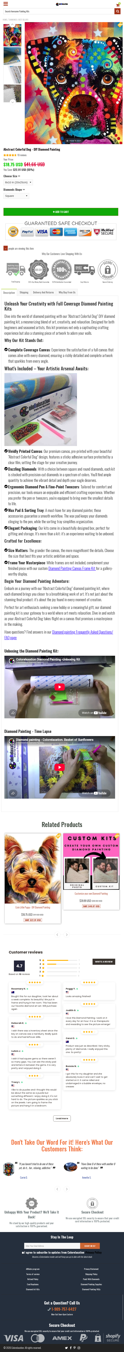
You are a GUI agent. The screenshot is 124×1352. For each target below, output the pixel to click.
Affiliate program (32, 1268)
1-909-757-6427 (63, 1309)
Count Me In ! (90, 1245)
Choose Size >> (11, 176)
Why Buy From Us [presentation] (67, 292)
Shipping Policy (91, 1273)
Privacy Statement (91, 1268)
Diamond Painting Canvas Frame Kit (71, 568)
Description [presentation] (9, 292)
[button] (15, 155)
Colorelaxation (17, 1348)
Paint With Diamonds (91, 1279)
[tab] (9, 292)
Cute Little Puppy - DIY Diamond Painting (32, 907)
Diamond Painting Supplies (91, 1284)
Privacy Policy (93, 1252)
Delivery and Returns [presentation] (43, 292)
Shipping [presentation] (24, 292)
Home (5, 19)
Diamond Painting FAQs (91, 1289)
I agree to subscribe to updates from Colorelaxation (63, 1252)
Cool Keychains (33, 1284)
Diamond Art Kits (33, 1289)
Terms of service (32, 1273)
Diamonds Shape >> (14, 189)
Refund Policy (32, 1279)
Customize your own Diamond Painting (91, 893)
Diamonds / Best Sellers (18, 19)
